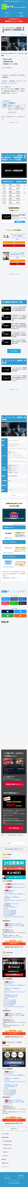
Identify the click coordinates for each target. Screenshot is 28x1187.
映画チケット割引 (19, 571)
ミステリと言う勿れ (10, 910)
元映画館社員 (11, 103)
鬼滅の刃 (4, 81)
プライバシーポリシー (14, 1180)
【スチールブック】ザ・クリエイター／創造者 (17, 235)
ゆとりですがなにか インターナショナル (15, 901)
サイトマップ (20, 1178)
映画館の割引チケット (8, 937)
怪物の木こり (11, 890)
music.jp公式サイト (14, 1033)
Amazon (14, 242)
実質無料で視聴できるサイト (14, 784)
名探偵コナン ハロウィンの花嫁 (16, 925)
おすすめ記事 (5, 1133)
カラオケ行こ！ (9, 892)
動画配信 (4, 1159)
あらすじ (14, 495)
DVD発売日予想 (7, 1144)
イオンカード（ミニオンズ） (8, 566)
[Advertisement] (14, 138)
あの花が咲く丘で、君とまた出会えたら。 (15, 884)
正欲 (6, 908)
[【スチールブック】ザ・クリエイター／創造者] (6, 236)
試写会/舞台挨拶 (7, 1141)
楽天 (14, 245)
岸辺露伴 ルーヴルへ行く (11, 903)
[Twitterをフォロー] (11, 112)
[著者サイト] (9, 112)
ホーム (7, 1175)
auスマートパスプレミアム (8, 552)
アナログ (7, 898)
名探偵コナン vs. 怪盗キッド (12, 897)
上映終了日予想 (7, 1148)
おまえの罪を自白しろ (11, 906)
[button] (25, 843)
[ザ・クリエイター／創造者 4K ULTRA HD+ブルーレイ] (6, 256)
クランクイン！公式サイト (14, 1120)
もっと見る (14, 351)
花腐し (9, 905)
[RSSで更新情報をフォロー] (16, 112)
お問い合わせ (7, 1178)
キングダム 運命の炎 (10, 911)
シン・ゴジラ (8, 927)
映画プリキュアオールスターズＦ (15, 887)
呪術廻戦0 (12, 81)
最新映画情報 (5, 1137)
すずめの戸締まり (10, 915)
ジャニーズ (4, 1166)
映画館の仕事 (5, 1163)
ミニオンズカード (18, 563)
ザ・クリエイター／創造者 (14, 591)
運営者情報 (20, 1175)
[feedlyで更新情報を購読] (13, 112)
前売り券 (5, 1155)
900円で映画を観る (14, 828)
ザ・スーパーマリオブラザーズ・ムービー (15, 917)
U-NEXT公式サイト (14, 943)
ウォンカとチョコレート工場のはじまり (15, 894)
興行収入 (5, 591)
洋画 (24, 591)
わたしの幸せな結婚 (10, 913)
